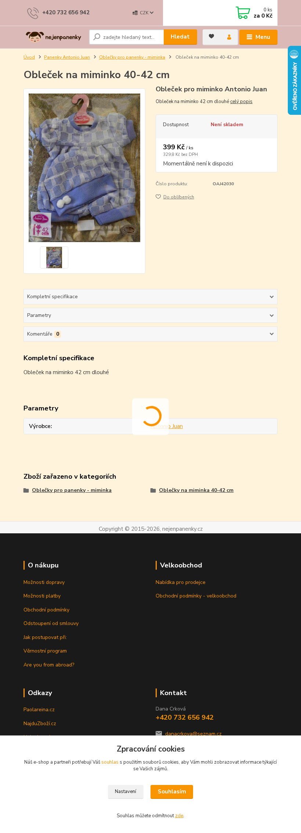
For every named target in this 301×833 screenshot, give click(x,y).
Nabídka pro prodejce (181, 582)
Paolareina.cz (39, 709)
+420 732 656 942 (66, 12)
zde (179, 815)
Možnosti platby (42, 595)
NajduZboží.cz (39, 723)
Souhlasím (172, 791)
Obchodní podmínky (46, 609)
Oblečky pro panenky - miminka (132, 57)
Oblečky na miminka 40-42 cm (196, 490)
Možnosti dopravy (44, 582)
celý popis (241, 101)
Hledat (180, 36)
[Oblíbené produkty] (211, 36)
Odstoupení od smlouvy (51, 623)
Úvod (29, 57)
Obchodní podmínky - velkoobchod (196, 595)
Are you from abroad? (48, 664)
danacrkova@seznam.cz (193, 733)
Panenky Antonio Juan (67, 57)
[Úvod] (53, 37)
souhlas (110, 762)
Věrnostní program (45, 650)
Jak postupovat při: (45, 637)
